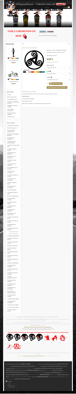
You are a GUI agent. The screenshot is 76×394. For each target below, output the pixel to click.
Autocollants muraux (9, 374)
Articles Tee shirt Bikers (12, 248)
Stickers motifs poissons (11, 157)
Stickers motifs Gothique (11, 179)
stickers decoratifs (45, 366)
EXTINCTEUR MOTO (12, 128)
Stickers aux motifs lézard (12, 175)
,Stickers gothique (23, 370)
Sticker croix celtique (23, 43)
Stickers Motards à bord (12, 193)
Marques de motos (12, 245)
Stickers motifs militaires (11, 288)
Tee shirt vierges (11, 190)
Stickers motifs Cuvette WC (11, 214)
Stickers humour (15, 370)
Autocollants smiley (51, 368)
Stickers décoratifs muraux (12, 229)
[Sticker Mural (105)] (13, 53)
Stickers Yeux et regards (11, 206)
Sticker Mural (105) (13, 60)
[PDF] (69, 50)
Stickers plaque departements (11, 142)
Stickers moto (61, 374)
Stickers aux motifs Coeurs (12, 242)
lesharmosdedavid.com (22, 379)
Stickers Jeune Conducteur (11, 131)
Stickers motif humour (11, 210)
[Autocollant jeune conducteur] (51, 338)
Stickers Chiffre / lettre (11, 310)
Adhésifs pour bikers (62, 364)
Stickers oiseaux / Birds (12, 183)
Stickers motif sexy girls (12, 252)
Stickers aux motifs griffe (12, 221)
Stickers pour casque (13, 125)
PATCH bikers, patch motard (12, 168)
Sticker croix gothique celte (68, 43)
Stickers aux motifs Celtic (12, 260)
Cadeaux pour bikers (12, 263)
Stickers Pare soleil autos (12, 269)
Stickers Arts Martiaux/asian (11, 292)
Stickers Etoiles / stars (11, 160)
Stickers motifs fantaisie (11, 284)
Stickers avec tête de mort (12, 217)
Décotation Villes (13, 233)
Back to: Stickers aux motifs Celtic (29, 47)
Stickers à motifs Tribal (12, 203)
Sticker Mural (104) (13, 81)
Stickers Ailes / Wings (13, 305)
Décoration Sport (13, 231)
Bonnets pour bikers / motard (13, 134)
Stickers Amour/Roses (13, 236)
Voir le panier (69, 7)
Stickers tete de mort (41, 364)
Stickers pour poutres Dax (13, 146)
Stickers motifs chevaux (11, 281)
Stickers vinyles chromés (11, 266)
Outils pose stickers (12, 307)
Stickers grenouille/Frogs (12, 277)
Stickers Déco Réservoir (11, 138)
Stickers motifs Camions (11, 164)
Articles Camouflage (13, 196)
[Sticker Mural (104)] (13, 74)
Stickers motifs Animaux (11, 225)
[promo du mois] (25, 35)
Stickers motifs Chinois (11, 295)
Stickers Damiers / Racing (12, 149)
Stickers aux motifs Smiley (12, 239)
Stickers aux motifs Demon (12, 256)
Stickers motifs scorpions (11, 187)
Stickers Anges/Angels (13, 299)
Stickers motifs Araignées (11, 302)
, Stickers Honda (18, 364)
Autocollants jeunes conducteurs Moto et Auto (33, 356)
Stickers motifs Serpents (11, 153)
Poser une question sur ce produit (57, 87)
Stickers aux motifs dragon (12, 273)
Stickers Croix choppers (11, 172)
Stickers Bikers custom (11, 199)
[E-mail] (1, 1)
